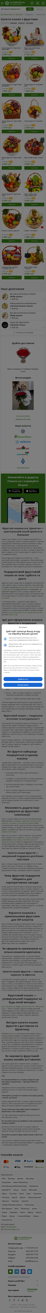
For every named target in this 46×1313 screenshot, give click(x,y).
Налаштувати (23, 685)
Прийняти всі (23, 679)
